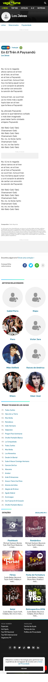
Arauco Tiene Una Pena (13, 481)
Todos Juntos (10, 410)
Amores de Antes (11, 485)
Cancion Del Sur (11, 465)
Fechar (24, 668)
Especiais (4, 626)
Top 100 (14, 8)
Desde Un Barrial (11, 458)
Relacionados (14, 25)
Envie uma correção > (26, 258)
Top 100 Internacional (9, 635)
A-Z (32, 8)
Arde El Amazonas (11, 477)
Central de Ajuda (30, 626)
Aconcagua (9, 497)
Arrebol (7, 473)
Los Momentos (10, 454)
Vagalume (11, 3)
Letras (3, 25)
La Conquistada (11, 442)
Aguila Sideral (10, 493)
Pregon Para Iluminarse (13, 434)
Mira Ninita (9, 418)
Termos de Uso (29, 629)
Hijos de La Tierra (11, 414)
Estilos (24, 8)
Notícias (41, 8)
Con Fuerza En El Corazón (14, 501)
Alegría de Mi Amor (12, 489)
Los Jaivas (19, 16)
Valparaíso (9, 430)
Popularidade (26, 25)
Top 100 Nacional (7, 632)
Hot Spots (5, 629)
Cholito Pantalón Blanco (14, 438)
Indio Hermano (10, 426)
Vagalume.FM (40, 513)
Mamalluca (9, 422)
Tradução (15, 47)
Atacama (8, 469)
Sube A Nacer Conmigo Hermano (17, 461)
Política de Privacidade (32, 632)
